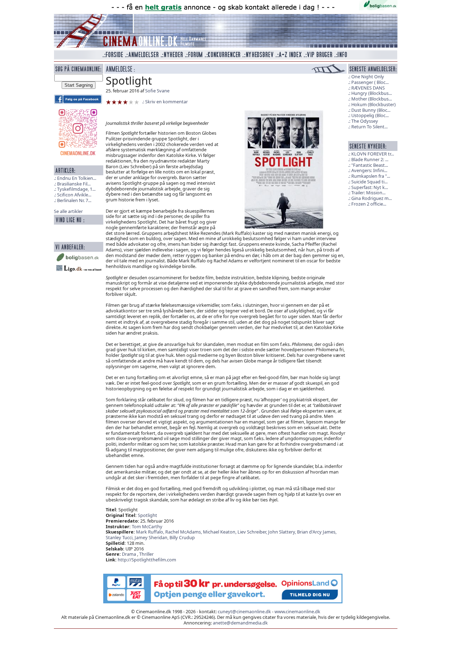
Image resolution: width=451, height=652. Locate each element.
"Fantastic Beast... (369, 165)
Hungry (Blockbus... (371, 93)
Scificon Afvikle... (74, 194)
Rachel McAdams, (184, 532)
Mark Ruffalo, (150, 532)
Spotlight (147, 515)
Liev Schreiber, (252, 532)
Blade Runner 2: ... (369, 159)
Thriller (146, 554)
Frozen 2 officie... (368, 204)
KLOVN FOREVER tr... (372, 154)
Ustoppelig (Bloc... (370, 115)
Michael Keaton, (220, 532)
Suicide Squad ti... (369, 181)
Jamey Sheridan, (152, 537)
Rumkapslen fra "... (370, 176)
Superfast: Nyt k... (369, 187)
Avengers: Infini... (369, 170)
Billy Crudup (182, 537)
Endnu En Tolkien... (76, 178)
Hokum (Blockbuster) (373, 104)
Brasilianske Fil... (74, 184)
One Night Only (367, 76)
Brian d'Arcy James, (316, 532)
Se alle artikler (68, 211)
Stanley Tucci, (120, 537)
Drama (129, 554)
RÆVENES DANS (368, 88)
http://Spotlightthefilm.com (147, 559)
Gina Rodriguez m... (371, 198)
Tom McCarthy (147, 526)
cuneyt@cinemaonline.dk (244, 611)
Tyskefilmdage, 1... (76, 189)
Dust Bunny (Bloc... (370, 110)
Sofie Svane (157, 90)
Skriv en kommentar (166, 101)
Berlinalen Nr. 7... (74, 200)
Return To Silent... (369, 126)
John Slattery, (282, 532)
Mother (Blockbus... (371, 99)
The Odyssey (364, 121)
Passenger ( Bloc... (370, 82)
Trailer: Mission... (368, 192)
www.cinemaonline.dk (297, 611)
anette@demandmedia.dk (240, 623)
